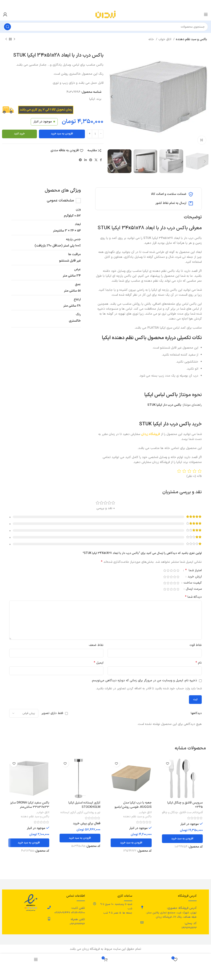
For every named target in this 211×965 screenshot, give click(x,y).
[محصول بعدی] (6, 39)
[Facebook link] (101, 160)
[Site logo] (105, 14)
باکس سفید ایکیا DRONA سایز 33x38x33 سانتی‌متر (29, 804)
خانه (151, 39)
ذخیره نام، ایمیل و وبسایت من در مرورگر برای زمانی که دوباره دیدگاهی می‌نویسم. (144, 680)
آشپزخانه (198, 812)
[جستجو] (7, 26)
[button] (182, 838)
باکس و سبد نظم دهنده (191, 39)
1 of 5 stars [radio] (177, 570)
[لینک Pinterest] (90, 160)
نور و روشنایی (92, 812)
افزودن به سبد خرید (62, 134)
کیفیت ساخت (192, 583)
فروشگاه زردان (150, 434)
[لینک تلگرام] (80, 160)
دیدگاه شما (193, 597)
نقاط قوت (196, 645)
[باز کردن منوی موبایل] (206, 14)
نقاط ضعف (96, 645)
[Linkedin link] (85, 160)
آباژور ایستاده (68, 812)
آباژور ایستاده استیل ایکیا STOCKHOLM (84, 804)
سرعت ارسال (193, 589)
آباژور (80, 812)
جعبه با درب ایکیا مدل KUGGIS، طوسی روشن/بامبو (133, 804)
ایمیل (98, 662)
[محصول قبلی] (14, 39)
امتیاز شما (193, 571)
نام (199, 662)
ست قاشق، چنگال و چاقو (176, 812)
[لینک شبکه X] (96, 160)
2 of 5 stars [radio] (174, 570)
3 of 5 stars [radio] (171, 570)
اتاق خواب (165, 39)
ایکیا (92, 99)
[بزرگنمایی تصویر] (202, 140)
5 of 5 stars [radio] (164, 570)
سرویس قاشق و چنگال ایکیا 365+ (185, 804)
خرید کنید (19, 134)
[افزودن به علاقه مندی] (167, 763)
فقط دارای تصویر (52, 713)
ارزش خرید (194, 577)
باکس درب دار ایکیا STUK (164, 405)
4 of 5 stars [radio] (168, 570)
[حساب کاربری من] (5, 14)
